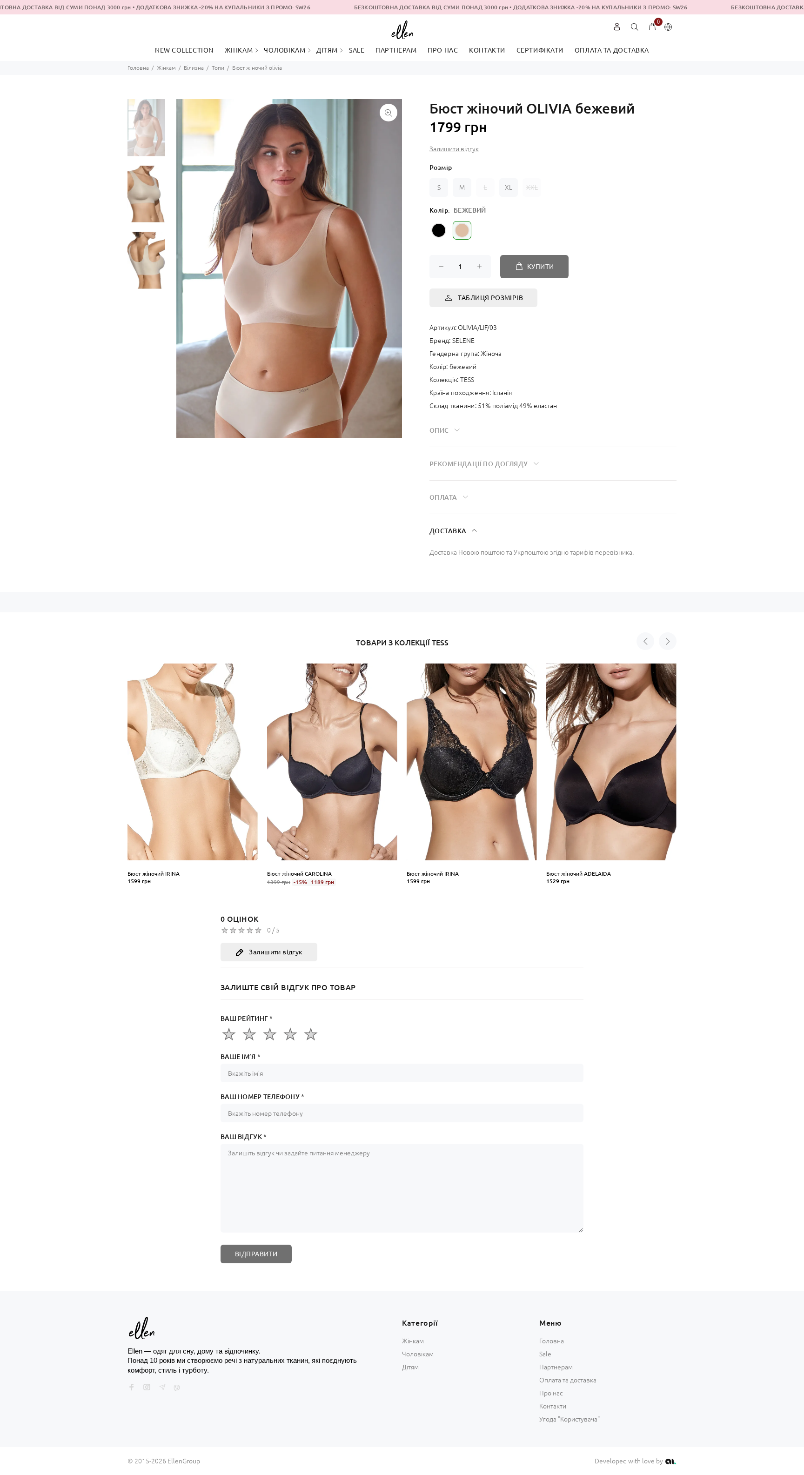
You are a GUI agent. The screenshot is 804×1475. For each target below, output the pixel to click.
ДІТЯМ (327, 50)
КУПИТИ (540, 266)
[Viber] (176, 1388)
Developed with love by (629, 1461)
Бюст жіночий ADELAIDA (578, 874)
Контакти (487, 50)
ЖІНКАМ (239, 50)
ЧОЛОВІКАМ (284, 50)
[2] (249, 1034)
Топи (218, 68)
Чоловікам (418, 1354)
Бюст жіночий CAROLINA (299, 874)
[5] (310, 1034)
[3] (269, 1034)
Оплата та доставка (612, 50)
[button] (645, 641)
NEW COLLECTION (184, 50)
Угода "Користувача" (569, 1419)
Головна (138, 68)
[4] (290, 1034)
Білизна (194, 68)
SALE (356, 50)
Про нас (443, 50)
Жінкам (166, 68)
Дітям (410, 1367)
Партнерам (395, 50)
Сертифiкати (539, 50)
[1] (229, 1034)
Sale (545, 1354)
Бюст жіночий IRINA (153, 874)
